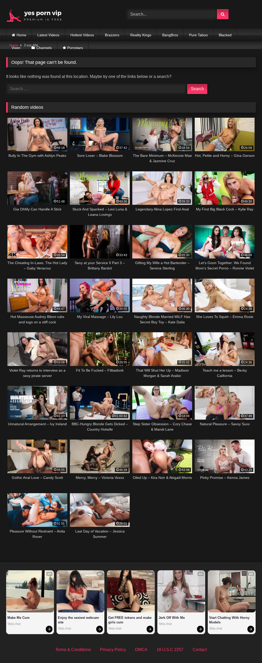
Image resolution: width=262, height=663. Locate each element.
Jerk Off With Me (172, 618)
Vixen (16, 48)
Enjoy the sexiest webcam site (79, 620)
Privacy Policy (113, 649)
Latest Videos (48, 35)
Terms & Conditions (73, 649)
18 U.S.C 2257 (170, 649)
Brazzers (112, 35)
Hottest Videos (82, 35)
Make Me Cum (18, 618)
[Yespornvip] (58, 14)
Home (21, 35)
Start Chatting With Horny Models (229, 620)
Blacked (225, 35)
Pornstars (75, 48)
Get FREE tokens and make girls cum (130, 620)
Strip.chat (13, 624)
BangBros (170, 35)
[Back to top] (246, 648)
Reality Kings (140, 35)
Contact (200, 649)
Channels (44, 48)
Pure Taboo (198, 35)
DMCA (141, 649)
